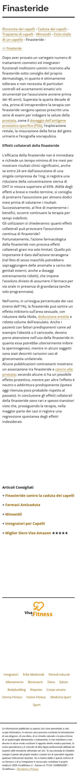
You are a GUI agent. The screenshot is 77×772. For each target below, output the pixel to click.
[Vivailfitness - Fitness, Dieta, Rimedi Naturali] (38, 610)
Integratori (11, 674)
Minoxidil (43, 34)
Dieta (51, 682)
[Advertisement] (38, 456)
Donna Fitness (12, 697)
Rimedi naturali (59, 674)
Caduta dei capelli (52, 29)
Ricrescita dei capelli (18, 29)
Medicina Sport (60, 697)
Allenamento (14, 682)
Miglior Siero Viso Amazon (36, 533)
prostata (9, 120)
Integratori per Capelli (25, 524)
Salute (63, 682)
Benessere (35, 682)
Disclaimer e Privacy (27, 769)
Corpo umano (56, 690)
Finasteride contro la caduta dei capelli (39, 496)
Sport (36, 705)
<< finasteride (12, 48)
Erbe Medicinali (33, 674)
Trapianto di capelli (17, 34)
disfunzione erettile (53, 316)
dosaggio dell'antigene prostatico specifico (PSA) (34, 123)
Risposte (36, 690)
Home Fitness (36, 697)
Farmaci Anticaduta (22, 505)
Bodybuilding (17, 690)
